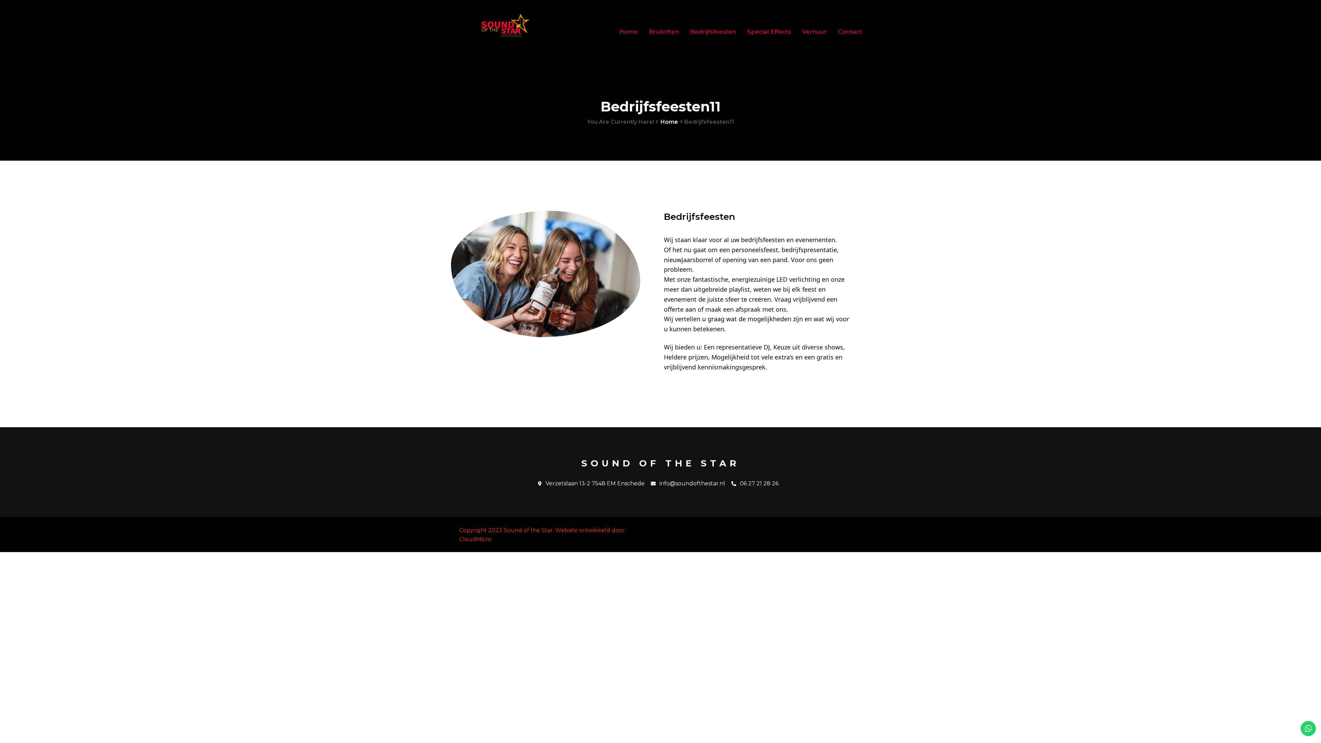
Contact (850, 31)
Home (628, 31)
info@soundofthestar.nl (692, 483)
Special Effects (769, 31)
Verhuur (814, 31)
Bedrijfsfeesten (713, 31)
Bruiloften (664, 31)
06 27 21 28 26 (759, 483)
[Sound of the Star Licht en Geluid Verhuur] (505, 32)
